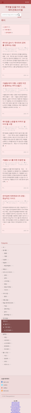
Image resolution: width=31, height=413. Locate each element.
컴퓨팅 (5, 334)
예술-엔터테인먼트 (8, 303)
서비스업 (5, 293)
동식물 (5, 250)
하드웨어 (6, 349)
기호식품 (6, 29)
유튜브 (5, 388)
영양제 (6, 358)
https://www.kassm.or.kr (15, 404)
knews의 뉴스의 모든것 (16, 405)
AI (3, 247)
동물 (5, 253)
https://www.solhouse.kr (15, 407)
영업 (5, 284)
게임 (5, 337)
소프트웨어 (7, 343)
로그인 (27, 2)
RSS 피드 (6, 391)
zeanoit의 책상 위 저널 (15, 402)
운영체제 (6, 346)
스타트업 (6, 281)
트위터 (5, 385)
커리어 (6, 290)
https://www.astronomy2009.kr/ (15, 406)
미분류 (5, 259)
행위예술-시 (7, 314)
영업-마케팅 (7, 287)
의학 (5, 361)
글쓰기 (6, 27)
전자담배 (8, 32)
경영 (5, 275)
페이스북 (6, 382)
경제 (5, 278)
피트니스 (6, 364)
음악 (5, 312)
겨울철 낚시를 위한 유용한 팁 (14, 160)
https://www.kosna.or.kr (15, 403)
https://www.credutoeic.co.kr (15, 409)
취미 (4, 321)
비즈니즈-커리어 (7, 272)
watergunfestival (11, 48)
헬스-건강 (5, 352)
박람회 (5, 262)
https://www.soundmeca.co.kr (15, 412)
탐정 (5, 296)
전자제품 (5, 318)
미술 (5, 306)
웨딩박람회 (7, 265)
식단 (5, 355)
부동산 (5, 269)
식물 (5, 256)
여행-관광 (5, 300)
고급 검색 (19, 16)
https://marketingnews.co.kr (15, 410)
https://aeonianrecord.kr (15, 411)
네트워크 (6, 340)
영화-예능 (7, 309)
